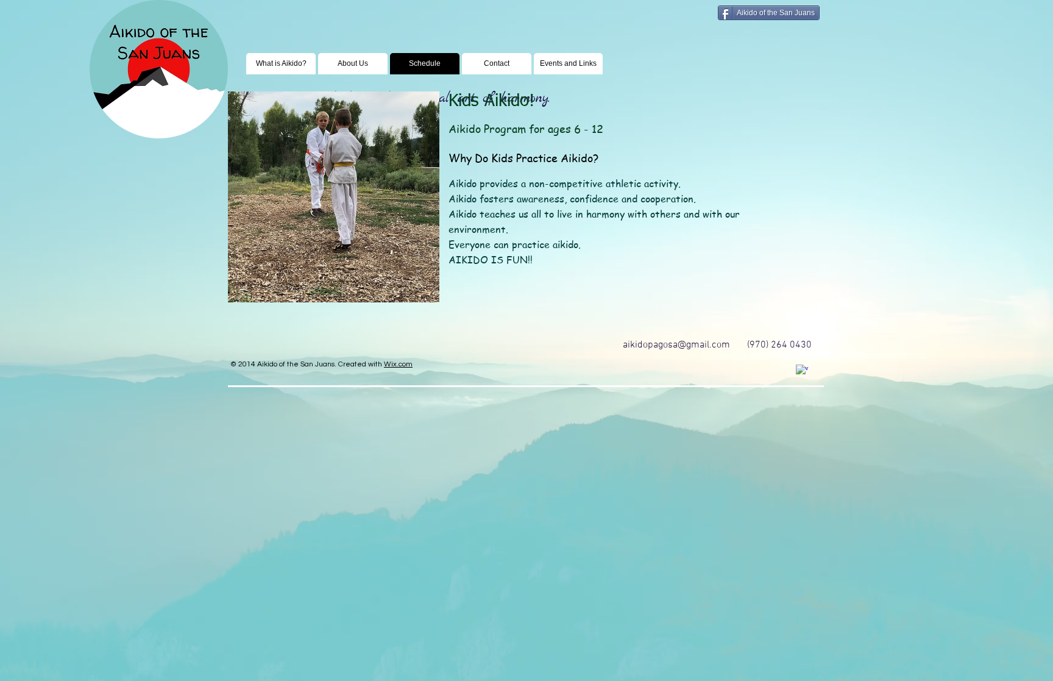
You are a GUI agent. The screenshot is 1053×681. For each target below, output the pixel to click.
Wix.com (398, 364)
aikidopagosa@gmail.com (676, 345)
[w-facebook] (802, 371)
